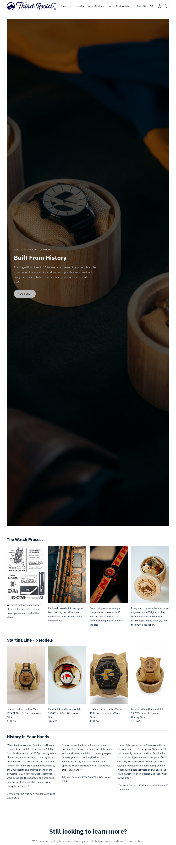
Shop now (24, 293)
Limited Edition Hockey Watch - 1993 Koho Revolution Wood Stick (107, 713)
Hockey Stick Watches (119, 6)
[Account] (159, 6)
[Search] (152, 6)
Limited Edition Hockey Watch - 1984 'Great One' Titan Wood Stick (65, 713)
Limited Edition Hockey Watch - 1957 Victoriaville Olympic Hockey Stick (148, 713)
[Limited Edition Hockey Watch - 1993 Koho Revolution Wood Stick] (109, 675)
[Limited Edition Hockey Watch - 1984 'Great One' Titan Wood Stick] (67, 675)
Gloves (64, 6)
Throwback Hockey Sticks (88, 6)
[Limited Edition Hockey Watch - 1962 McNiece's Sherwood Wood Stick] (26, 675)
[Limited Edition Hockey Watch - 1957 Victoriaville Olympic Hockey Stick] (150, 675)
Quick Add (25, 698)
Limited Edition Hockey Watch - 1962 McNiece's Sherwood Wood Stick (24, 713)
